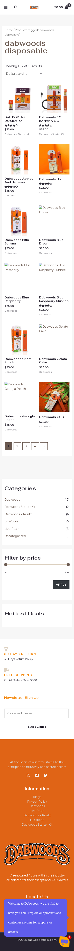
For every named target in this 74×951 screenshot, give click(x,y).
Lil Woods (11, 521)
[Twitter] (45, 775)
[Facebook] (37, 775)
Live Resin (12, 529)
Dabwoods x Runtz (18, 514)
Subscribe (37, 726)
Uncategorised (15, 536)
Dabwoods (12, 499)
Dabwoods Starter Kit (20, 507)
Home (9, 30)
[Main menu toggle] (6, 7)
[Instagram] (28, 775)
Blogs (37, 797)
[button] (16, 7)
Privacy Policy (37, 801)
